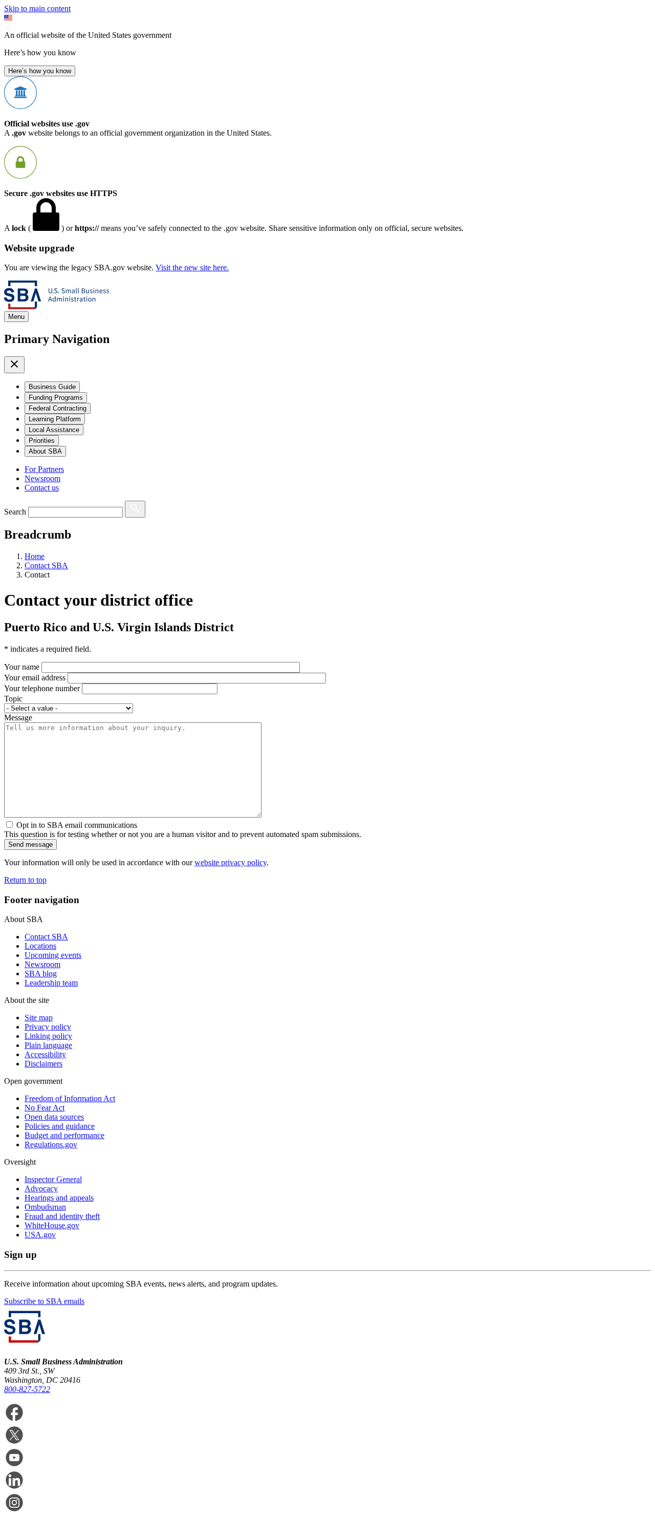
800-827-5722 (27, 1389)
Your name (21, 666)
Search (15, 511)
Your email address (35, 677)
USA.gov (40, 1234)
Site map (39, 1017)
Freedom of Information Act (70, 1098)
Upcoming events (53, 955)
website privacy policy (230, 862)
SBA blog (41, 973)
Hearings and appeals (59, 1197)
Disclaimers (43, 1063)
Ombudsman (45, 1207)
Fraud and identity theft (62, 1216)
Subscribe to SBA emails (44, 1301)
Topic (13, 698)
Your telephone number (42, 688)
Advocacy (41, 1188)
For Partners (44, 469)
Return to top (25, 879)
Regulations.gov (51, 1144)
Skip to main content (37, 8)
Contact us (42, 487)
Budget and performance (64, 1135)
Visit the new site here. (192, 267)
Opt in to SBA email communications (76, 825)
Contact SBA (46, 936)
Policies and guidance (60, 1126)
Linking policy (48, 1036)
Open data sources (54, 1116)
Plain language (48, 1045)
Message (18, 717)
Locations (40, 946)
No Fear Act (44, 1107)
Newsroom (42, 478)
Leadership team (51, 982)
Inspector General (53, 1179)
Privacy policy (48, 1026)
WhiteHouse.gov (52, 1225)
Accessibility (45, 1054)
